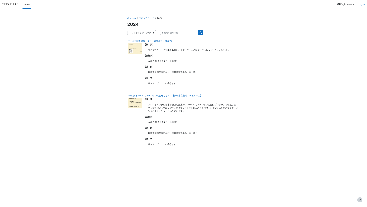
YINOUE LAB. (10, 4)
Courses (131, 18)
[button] (346, 4)
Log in (362, 4)
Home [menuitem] (27, 4)
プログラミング (146, 18)
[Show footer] (359, 199)
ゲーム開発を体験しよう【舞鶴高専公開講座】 (150, 41)
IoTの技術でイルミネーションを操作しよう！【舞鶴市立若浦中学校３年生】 (165, 95)
